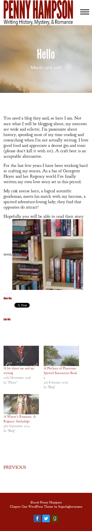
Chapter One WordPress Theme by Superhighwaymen (46, 506)
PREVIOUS (15, 467)
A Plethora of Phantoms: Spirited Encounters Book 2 (60, 373)
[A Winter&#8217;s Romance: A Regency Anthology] (21, 404)
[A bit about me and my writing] (21, 356)
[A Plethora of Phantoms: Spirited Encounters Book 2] (61, 356)
